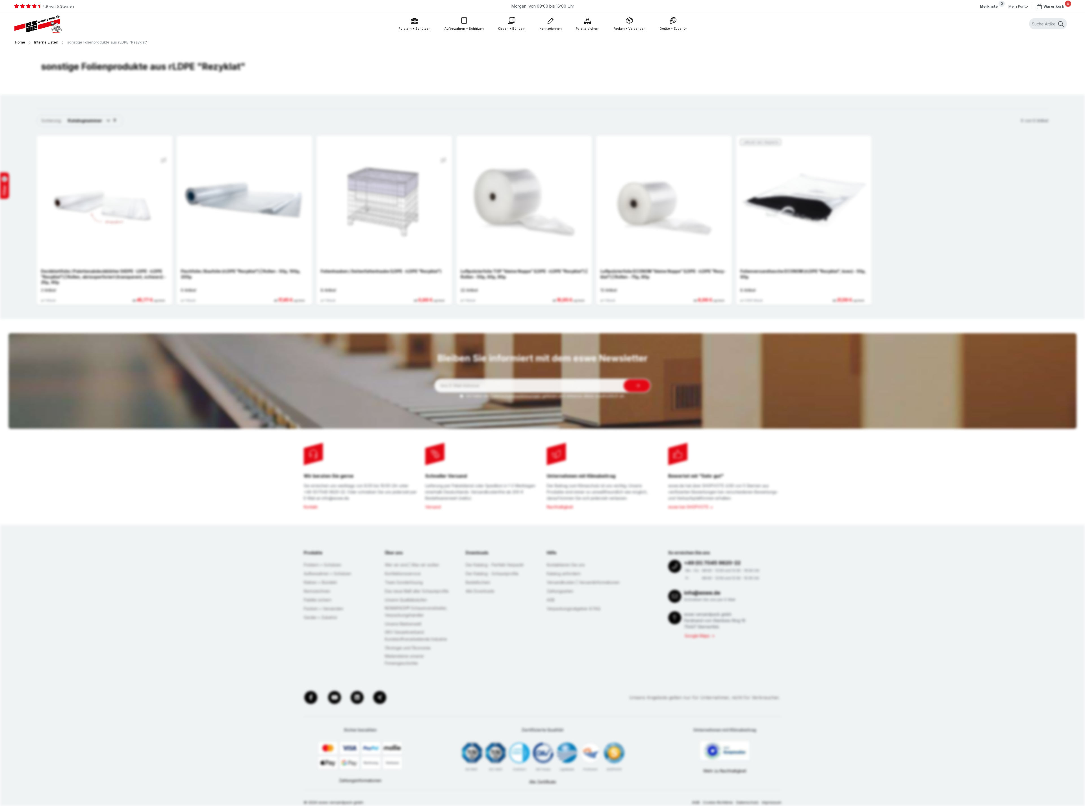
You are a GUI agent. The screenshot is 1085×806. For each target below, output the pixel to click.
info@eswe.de (702, 593)
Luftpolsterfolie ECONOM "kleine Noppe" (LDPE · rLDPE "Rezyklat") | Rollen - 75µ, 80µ (663, 274)
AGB (696, 802)
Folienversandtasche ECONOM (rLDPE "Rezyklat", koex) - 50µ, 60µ (803, 274)
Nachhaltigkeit (560, 506)
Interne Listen (46, 42)
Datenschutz (747, 802)
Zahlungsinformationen (360, 780)
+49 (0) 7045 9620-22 (712, 563)
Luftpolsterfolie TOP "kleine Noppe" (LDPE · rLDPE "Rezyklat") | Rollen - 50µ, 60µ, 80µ (524, 274)
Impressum (771, 802)
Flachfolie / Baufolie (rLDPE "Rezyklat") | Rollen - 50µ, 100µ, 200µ (241, 274)
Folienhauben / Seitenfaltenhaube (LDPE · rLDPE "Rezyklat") (381, 271)
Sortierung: (51, 120)
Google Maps (697, 635)
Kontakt (311, 506)
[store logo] (38, 24)
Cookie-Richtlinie (718, 802)
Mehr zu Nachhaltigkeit (725, 770)
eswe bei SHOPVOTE (688, 506)
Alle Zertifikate (542, 781)
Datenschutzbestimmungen (516, 395)
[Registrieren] (637, 385)
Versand (433, 506)
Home (20, 42)
